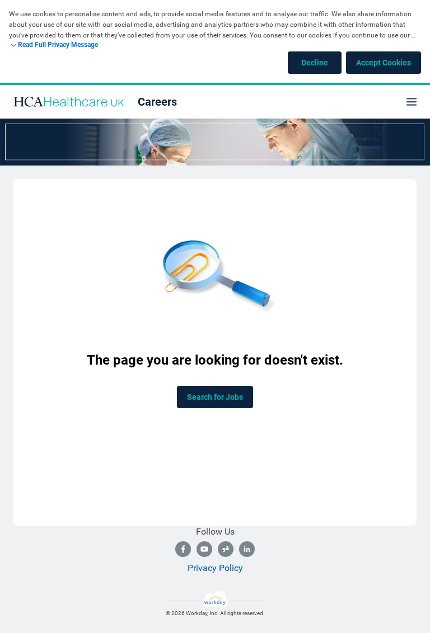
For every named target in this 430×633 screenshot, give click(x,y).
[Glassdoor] (225, 549)
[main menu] (411, 102)
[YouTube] (204, 549)
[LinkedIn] (247, 549)
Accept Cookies (383, 62)
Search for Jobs (215, 397)
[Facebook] (183, 549)
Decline (314, 62)
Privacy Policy (215, 568)
